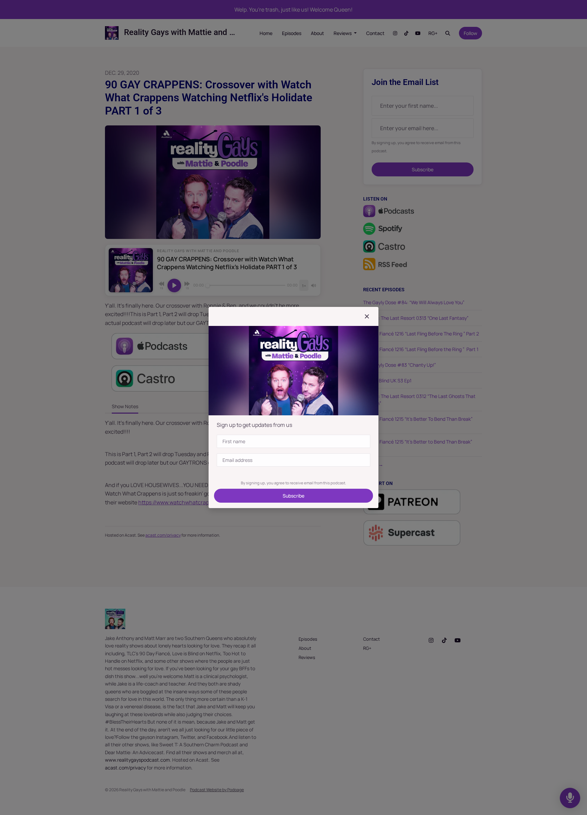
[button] (366, 316)
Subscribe (293, 495)
